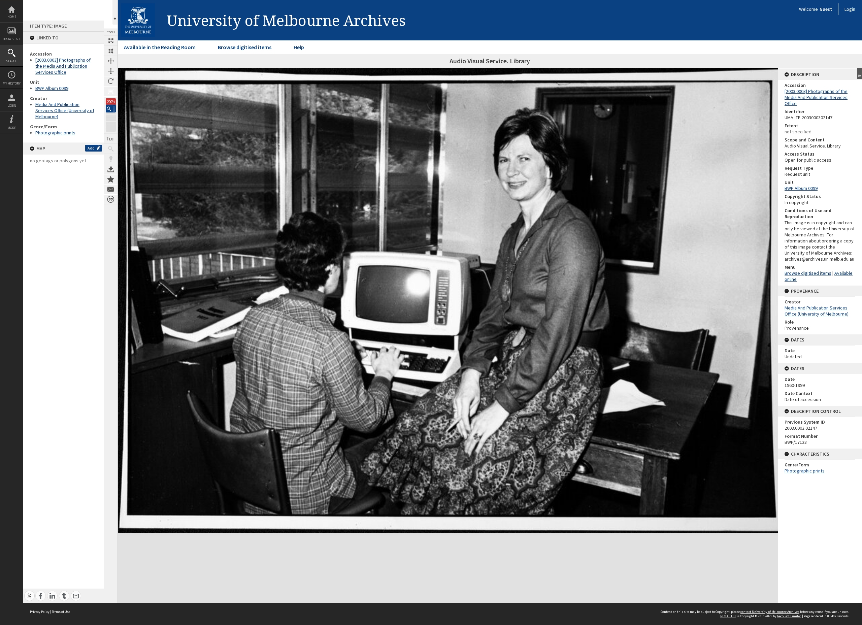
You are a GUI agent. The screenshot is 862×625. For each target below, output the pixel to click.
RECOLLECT (728, 616)
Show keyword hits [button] (111, 149)
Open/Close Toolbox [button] (115, 12)
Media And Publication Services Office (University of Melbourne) (64, 110)
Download (111, 169)
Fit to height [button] (111, 71)
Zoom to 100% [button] (111, 91)
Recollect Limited (789, 616)
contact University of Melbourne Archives (769, 612)
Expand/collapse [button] (859, 73)
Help (299, 47)
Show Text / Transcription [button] (111, 139)
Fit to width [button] (111, 61)
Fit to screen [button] (111, 51)
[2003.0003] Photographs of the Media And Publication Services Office (63, 66)
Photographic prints (55, 133)
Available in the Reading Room (160, 47)
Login (11, 105)
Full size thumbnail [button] (111, 41)
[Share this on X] (29, 592)
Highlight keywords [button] (111, 159)
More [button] (11, 128)
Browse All (12, 39)
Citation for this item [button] (111, 199)
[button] (111, 108)
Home (11, 16)
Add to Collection (111, 179)
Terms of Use (61, 612)
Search (12, 61)
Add (91, 148)
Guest (826, 9)
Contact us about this (111, 189)
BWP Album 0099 (51, 88)
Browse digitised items (244, 47)
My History (12, 83)
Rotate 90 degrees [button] (111, 81)
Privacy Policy (39, 612)
